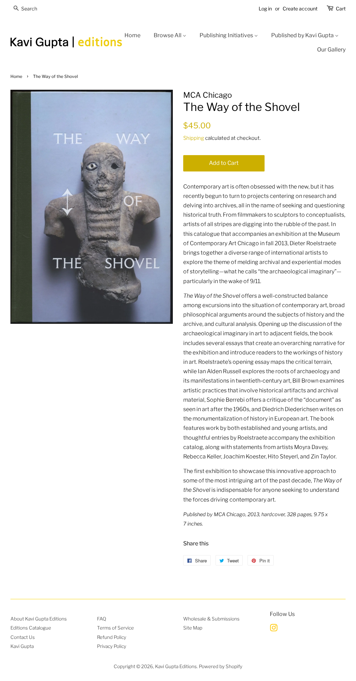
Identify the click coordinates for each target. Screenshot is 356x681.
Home (132, 35)
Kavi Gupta (22, 646)
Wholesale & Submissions (211, 619)
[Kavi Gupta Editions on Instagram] (273, 629)
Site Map (192, 628)
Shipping (193, 138)
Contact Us (22, 637)
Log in (265, 8)
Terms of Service (115, 628)
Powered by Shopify (220, 666)
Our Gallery (331, 49)
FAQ (101, 619)
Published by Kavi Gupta (303, 35)
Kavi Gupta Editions (176, 666)
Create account (300, 8)
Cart (341, 8)
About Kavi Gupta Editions (38, 619)
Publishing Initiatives (227, 35)
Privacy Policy (111, 646)
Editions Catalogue (30, 628)
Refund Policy (111, 637)
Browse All (168, 35)
